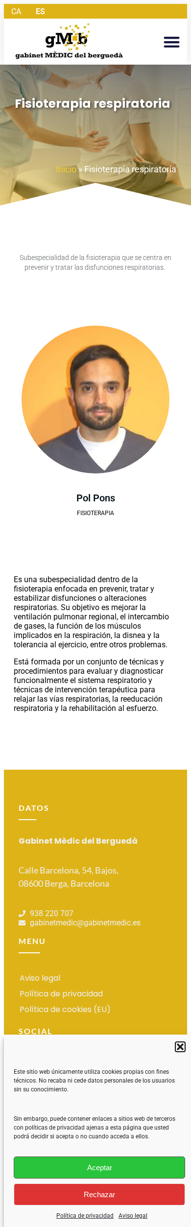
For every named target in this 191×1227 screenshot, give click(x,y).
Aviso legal (133, 1215)
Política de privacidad (85, 1215)
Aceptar (99, 1167)
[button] (180, 1047)
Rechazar (99, 1194)
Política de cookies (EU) (65, 1009)
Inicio (66, 169)
